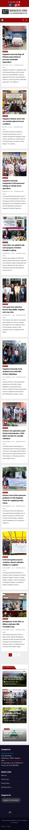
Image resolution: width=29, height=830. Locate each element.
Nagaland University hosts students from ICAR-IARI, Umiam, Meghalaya (12, 371)
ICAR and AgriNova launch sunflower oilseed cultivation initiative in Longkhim (13, 562)
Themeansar (15, 822)
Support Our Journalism (11, 800)
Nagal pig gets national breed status (13, 696)
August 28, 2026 (10, 681)
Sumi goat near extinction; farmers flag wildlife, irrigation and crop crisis (13, 309)
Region (6, 710)
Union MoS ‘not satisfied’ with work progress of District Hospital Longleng (13, 247)
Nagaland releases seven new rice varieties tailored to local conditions (13, 121)
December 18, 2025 (9, 377)
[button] (23, 20)
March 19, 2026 (8, 191)
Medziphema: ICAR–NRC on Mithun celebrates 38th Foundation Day (13, 624)
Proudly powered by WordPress (9, 820)
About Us (4, 775)
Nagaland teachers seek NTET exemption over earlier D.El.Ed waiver (14, 734)
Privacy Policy (5, 783)
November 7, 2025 (9, 568)
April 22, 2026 (8, 127)
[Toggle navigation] (26, 20)
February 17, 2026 (9, 315)
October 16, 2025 (9, 629)
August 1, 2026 (8, 65)
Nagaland (5, 51)
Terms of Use (5, 779)
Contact (8, 826)
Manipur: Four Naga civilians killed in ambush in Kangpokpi (13, 715)
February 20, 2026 (9, 253)
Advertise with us (6, 787)
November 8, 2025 (9, 506)
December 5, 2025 (9, 441)
